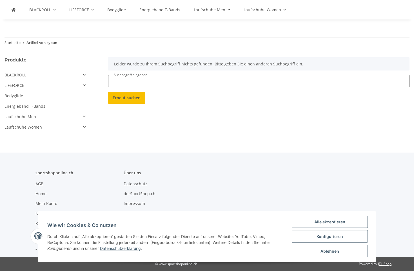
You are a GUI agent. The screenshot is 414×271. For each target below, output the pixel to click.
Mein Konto (46, 203)
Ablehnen (329, 251)
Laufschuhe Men (20, 116)
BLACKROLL (15, 75)
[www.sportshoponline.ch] (14, 9)
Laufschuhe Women (23, 127)
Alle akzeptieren (329, 221)
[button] (45, 75)
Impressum (134, 203)
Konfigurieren (330, 236)
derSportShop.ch (139, 193)
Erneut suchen (127, 97)
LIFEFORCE (14, 85)
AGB (39, 183)
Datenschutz (135, 183)
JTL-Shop (384, 263)
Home (40, 193)
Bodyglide (14, 95)
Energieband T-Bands (25, 106)
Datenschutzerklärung (120, 248)
